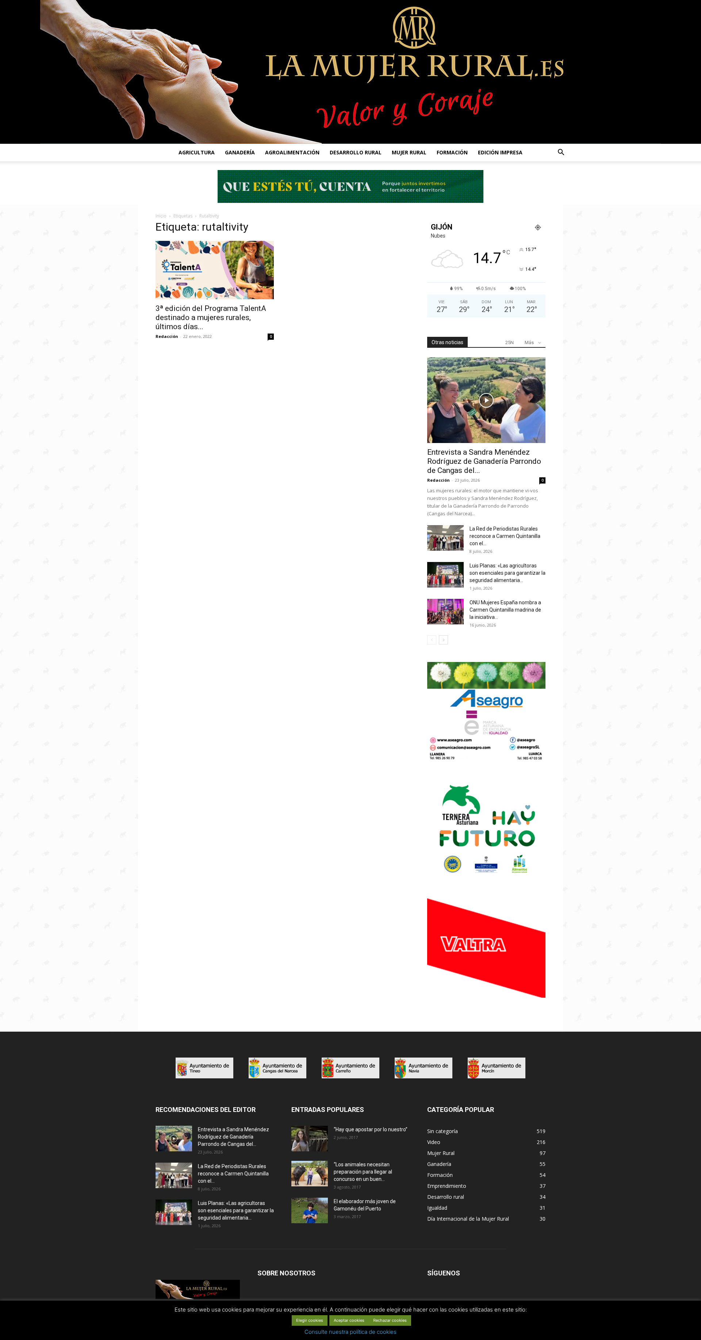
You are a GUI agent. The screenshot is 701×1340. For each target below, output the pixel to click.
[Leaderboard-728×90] (350, 200)
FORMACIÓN (452, 152)
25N (509, 342)
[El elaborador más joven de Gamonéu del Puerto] (309, 1210)
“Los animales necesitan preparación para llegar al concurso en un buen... (363, 1172)
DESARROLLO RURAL (356, 152)
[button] (561, 153)
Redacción (167, 336)
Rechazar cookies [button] (390, 1320)
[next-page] (443, 639)
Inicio (161, 216)
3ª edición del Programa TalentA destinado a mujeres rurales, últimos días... (211, 317)
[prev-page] (431, 639)
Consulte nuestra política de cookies (350, 1331)
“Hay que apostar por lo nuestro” (370, 1129)
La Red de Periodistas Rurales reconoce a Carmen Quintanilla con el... (505, 536)
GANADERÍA (240, 152)
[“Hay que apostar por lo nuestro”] (309, 1138)
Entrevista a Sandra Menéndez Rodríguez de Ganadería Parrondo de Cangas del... (484, 461)
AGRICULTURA (197, 152)
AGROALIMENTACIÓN (292, 152)
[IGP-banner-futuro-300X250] (486, 877)
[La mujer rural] (350, 72)
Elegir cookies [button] (309, 1320)
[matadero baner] (486, 759)
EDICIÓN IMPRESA (500, 152)
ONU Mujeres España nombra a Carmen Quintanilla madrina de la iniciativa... (505, 610)
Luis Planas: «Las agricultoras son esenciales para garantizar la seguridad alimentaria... (507, 573)
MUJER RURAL (409, 152)
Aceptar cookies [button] (349, 1320)
